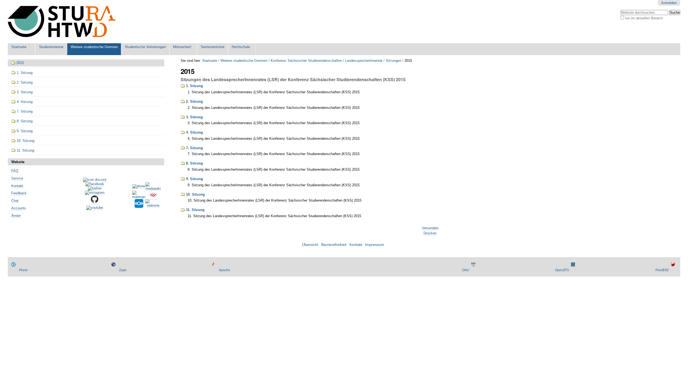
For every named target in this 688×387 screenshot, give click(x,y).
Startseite (18, 47)
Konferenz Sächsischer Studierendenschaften (306, 61)
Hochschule (241, 47)
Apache (224, 270)
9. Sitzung (194, 179)
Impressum (374, 245)
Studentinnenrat (51, 47)
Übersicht (310, 245)
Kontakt (17, 186)
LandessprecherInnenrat (363, 61)
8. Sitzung (194, 163)
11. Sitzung (195, 210)
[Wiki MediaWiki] (153, 189)
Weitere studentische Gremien (94, 47)
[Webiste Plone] (138, 186)
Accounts (18, 208)
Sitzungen (393, 61)
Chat (15, 201)
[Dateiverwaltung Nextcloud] (139, 206)
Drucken (430, 233)
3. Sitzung (194, 117)
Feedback (19, 193)
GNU (465, 270)
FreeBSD (662, 270)
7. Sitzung (194, 148)
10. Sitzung (195, 194)
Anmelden (669, 3)
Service (17, 178)
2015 (20, 63)
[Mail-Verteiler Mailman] (138, 197)
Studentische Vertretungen (145, 47)
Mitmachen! (182, 47)
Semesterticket (212, 47)
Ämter (16, 216)
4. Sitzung (194, 132)
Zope (123, 270)
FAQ (14, 171)
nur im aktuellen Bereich (644, 18)
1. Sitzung (194, 86)
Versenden (430, 228)
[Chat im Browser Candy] (153, 197)
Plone (23, 270)
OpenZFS (562, 270)
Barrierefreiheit (333, 245)
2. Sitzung (194, 101)
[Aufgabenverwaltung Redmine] (153, 205)
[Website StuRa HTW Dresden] (61, 21)
